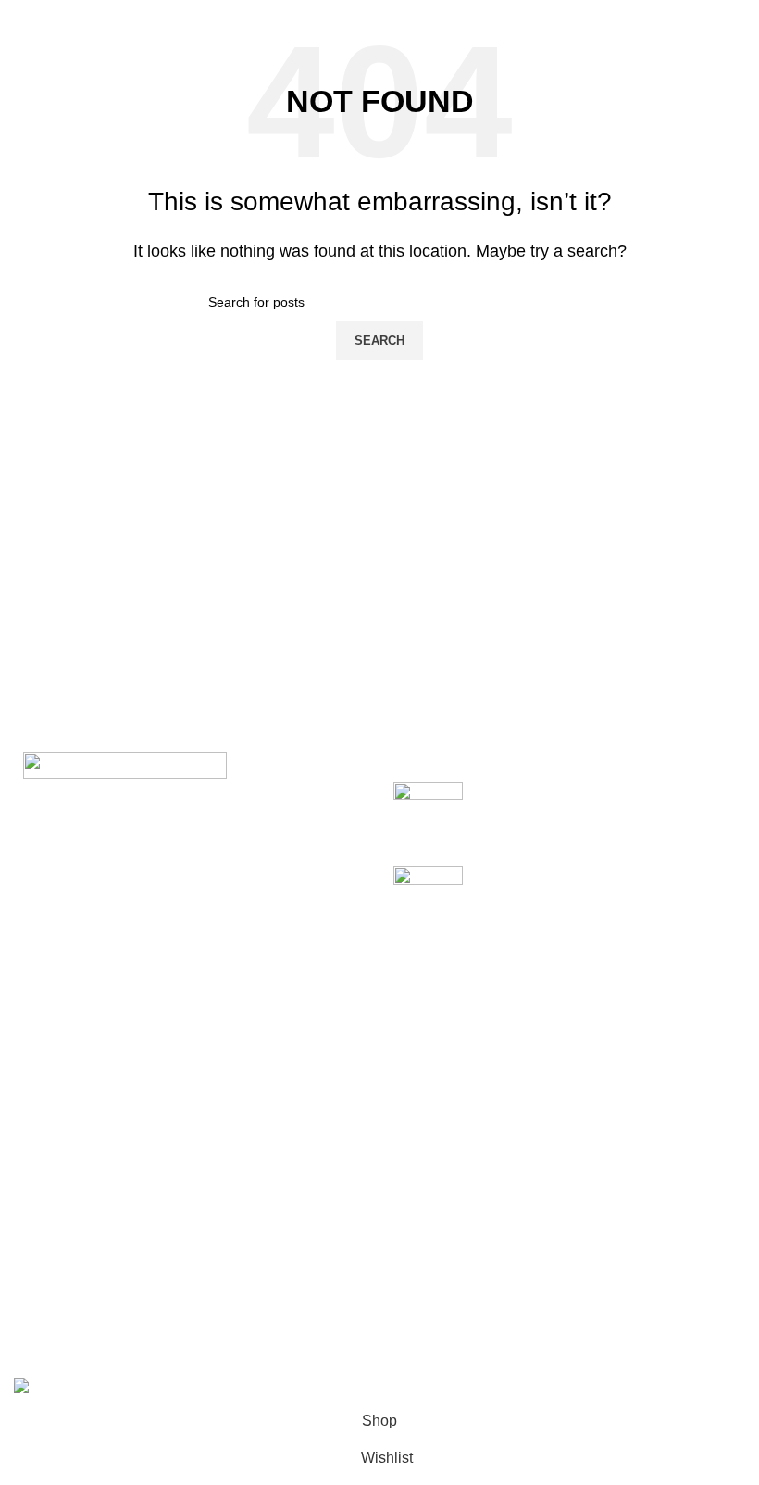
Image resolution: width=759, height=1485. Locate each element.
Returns (292, 1205)
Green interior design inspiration (582, 876)
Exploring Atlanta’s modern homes (589, 791)
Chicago (41, 1308)
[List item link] (189, 999)
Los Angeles (54, 1273)
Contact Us (303, 1273)
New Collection (570, 1205)
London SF (50, 1205)
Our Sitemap (308, 1343)
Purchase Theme (576, 1343)
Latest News (307, 1308)
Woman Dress (567, 1239)
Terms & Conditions (331, 1239)
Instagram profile (574, 1169)
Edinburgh (48, 1239)
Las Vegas (48, 1343)
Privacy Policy (313, 1169)
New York (46, 1169)
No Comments (623, 819)
